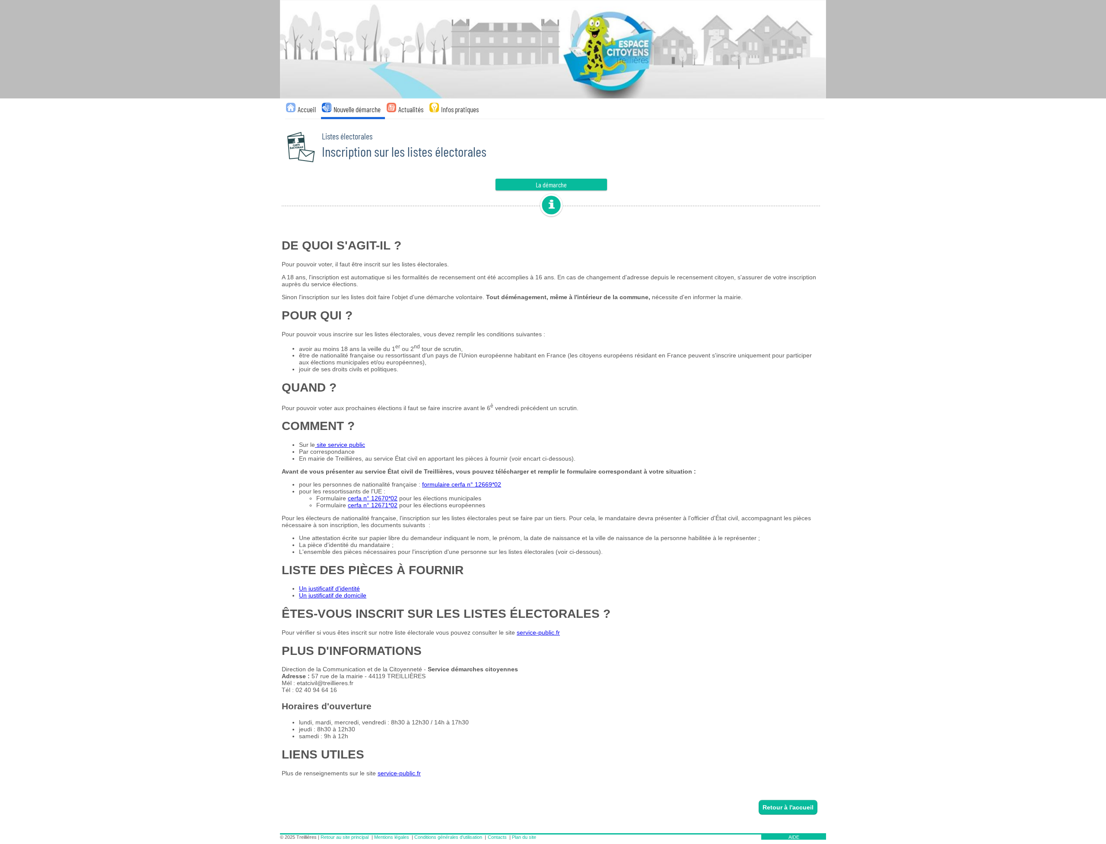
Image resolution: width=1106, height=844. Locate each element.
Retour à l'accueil (788, 807)
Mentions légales (391, 837)
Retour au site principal (345, 837)
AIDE (793, 837)
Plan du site (524, 837)
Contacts (497, 837)
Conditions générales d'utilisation (448, 837)
